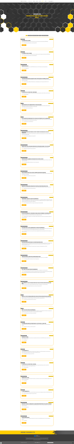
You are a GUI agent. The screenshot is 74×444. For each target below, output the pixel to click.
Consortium (34, 1)
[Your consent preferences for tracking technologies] (1, 443)
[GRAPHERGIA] (24, 1)
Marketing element (35, 35)
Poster (40, 35)
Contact (45, 1)
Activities (40, 1)
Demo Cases (37, 1)
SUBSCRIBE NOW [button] (50, 432)
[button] (48, 1)
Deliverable (29, 35)
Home (29, 1)
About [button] (31, 1)
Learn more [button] (24, 70)
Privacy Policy (49, 442)
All (26, 35)
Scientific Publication (45, 35)
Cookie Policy (52, 442)
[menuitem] (29, 1)
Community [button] (43, 1)
